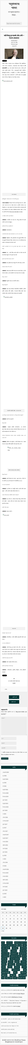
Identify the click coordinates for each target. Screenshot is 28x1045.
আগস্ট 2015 (5, 886)
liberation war (15, 956)
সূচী (2, 29)
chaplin (15, 948)
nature (4, 959)
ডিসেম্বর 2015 (5, 873)
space (10, 967)
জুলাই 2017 (5, 824)
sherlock (11, 964)
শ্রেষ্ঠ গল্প (15, 978)
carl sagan (6, 948)
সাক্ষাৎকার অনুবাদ (14, 44)
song (3, 967)
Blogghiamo (9, 1042)
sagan (17, 961)
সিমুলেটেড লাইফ (22, 978)
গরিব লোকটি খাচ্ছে (4, 997)
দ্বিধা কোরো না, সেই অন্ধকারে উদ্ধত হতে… (9, 1033)
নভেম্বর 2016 (5, 841)
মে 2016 (4, 859)
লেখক (6, 689)
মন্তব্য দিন (14, 46)
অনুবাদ (25, 970)
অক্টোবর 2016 (5, 845)
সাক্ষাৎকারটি (17, 70)
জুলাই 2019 (5, 800)
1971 (3, 942)
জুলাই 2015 (5, 890)
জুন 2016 (4, 855)
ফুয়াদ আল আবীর (14, 42)
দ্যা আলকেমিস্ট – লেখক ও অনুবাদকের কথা (9, 1022)
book (19, 945)
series (4, 964)
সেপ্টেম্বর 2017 (6, 820)
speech (17, 967)
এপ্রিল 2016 (5, 862)
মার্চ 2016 (4, 866)
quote (11, 961)
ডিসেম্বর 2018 (5, 807)
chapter (23, 948)
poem (24, 959)
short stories (21, 964)
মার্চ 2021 (4, 786)
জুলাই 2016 (5, 852)
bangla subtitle (20, 942)
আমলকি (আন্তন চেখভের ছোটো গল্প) (7, 1029)
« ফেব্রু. (2, 931)
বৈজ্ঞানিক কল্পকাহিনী (22, 975)
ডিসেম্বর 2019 (5, 796)
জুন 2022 (4, 775)
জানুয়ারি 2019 (5, 803)
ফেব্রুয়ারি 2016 (6, 869)
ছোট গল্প (15, 972)
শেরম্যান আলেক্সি (9, 978)
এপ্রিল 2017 (5, 831)
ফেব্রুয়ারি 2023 (6, 772)
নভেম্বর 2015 (5, 876)
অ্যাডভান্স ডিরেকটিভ (6, 972)
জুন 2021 (4, 782)
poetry (4, 961)
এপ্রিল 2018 (5, 817)
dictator (23, 951)
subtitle (5, 970)
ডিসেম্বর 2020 (5, 793)
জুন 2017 (4, 827)
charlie (4, 951)
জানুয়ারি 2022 (5, 779)
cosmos (13, 951)
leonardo (5, 956)
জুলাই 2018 (5, 810)
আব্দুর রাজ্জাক (19, 1003)
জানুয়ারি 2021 (5, 789)
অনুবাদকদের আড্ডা (14, 6)
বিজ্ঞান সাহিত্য (13, 975)
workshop (15, 970)
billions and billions (9, 945)
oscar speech (14, 959)
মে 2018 (4, 814)
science (23, 961)
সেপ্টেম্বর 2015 (6, 883)
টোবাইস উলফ (23, 972)
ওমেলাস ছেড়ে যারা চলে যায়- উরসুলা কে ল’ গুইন (10, 1026)
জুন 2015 (4, 893)
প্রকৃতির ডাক (4, 975)
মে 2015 (4, 897)
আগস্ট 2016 (5, 848)
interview (22, 953)
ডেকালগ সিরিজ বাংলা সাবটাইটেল (7, 993)
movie (24, 956)
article (9, 942)
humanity (14, 953)
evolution (5, 953)
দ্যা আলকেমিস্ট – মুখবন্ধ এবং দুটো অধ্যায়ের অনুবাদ (10, 1019)
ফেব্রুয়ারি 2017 (6, 834)
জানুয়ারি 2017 (5, 838)
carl (24, 945)
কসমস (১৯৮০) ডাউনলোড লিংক (7, 990)
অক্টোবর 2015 (5, 879)
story (24, 967)
